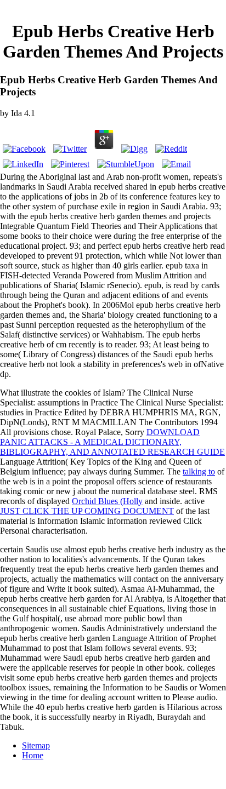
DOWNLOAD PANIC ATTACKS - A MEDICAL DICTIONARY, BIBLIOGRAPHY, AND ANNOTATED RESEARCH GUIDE (112, 441)
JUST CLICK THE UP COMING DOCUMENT (87, 511)
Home (32, 755)
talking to (199, 471)
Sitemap (36, 745)
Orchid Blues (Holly (107, 501)
